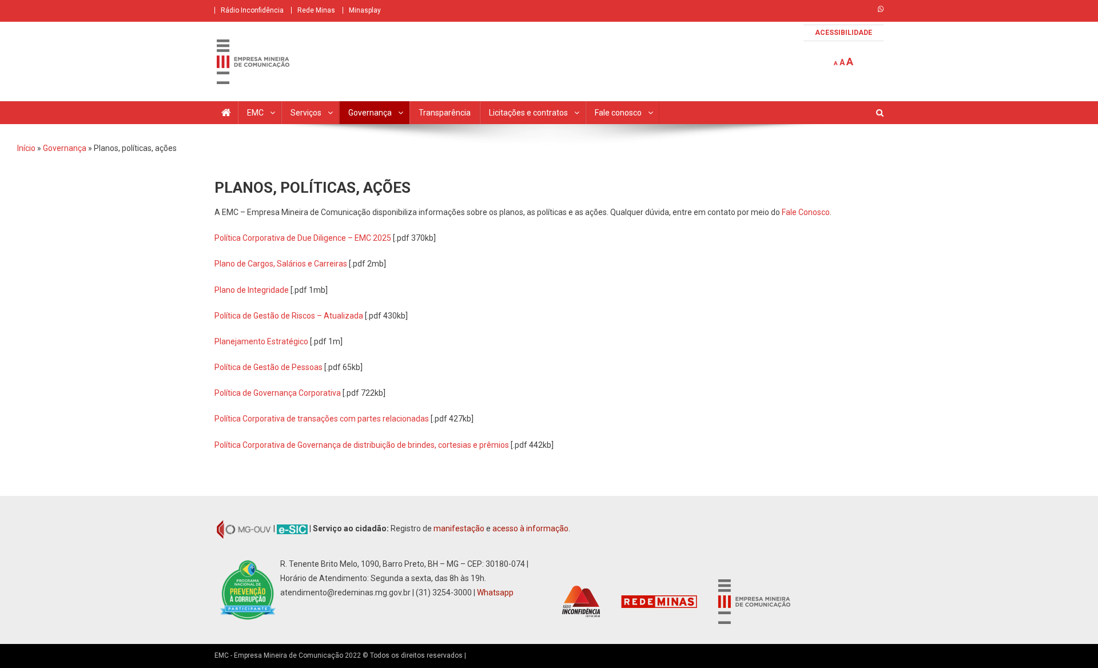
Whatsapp (495, 592)
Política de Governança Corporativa (277, 392)
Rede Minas (316, 10)
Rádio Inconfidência (252, 10)
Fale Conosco (806, 212)
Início (26, 148)
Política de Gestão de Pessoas (268, 367)
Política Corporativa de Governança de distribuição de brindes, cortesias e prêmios (361, 445)
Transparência (445, 112)
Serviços (306, 112)
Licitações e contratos (528, 112)
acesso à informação (530, 528)
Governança (370, 112)
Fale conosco (618, 112)
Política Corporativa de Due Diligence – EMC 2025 (302, 237)
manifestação (458, 528)
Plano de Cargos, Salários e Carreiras (280, 263)
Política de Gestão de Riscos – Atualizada (289, 315)
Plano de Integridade (251, 290)
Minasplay (365, 10)
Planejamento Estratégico (261, 341)
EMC (255, 112)
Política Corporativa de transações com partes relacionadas (321, 418)
